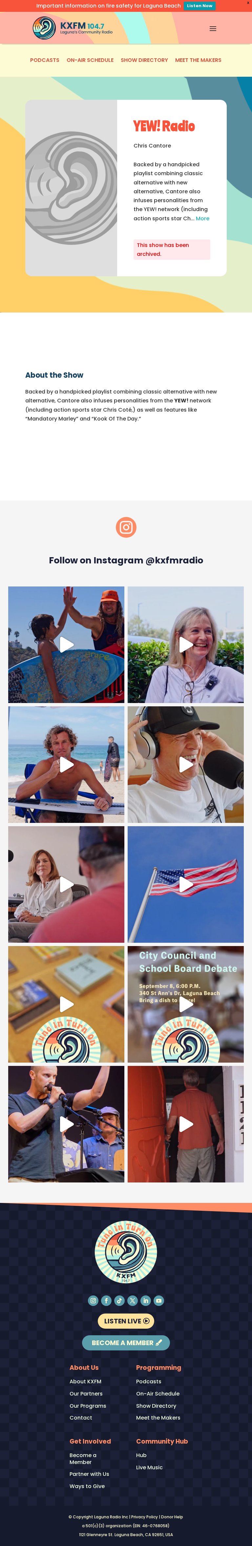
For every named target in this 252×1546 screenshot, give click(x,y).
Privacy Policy (144, 1517)
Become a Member (123, 1342)
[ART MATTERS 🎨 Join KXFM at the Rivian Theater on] (66, 1004)
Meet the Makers (198, 61)
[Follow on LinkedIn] (145, 1300)
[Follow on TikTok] (119, 1300)
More (202, 218)
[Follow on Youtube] (159, 1300)
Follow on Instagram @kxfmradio (126, 560)
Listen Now (199, 6)
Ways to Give (87, 1486)
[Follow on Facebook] (106, 1300)
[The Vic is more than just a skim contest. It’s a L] (66, 764)
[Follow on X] (132, 1300)
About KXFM (85, 1381)
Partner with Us (89, 1474)
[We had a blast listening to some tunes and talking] (66, 884)
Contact (81, 1418)
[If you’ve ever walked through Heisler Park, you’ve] (186, 884)
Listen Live (122, 1321)
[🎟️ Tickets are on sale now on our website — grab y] (186, 644)
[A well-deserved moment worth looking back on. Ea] (66, 1124)
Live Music (149, 1467)
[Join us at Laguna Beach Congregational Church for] (186, 1004)
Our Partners (86, 1394)
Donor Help (172, 1517)
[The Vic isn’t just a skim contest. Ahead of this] (66, 644)
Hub (141, 1455)
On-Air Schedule (90, 61)
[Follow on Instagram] (93, 1300)
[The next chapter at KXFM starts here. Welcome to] (186, 1124)
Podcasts (44, 61)
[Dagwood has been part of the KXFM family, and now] (186, 764)
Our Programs (88, 1406)
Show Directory (144, 61)
